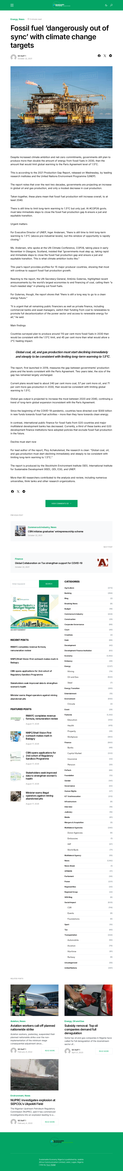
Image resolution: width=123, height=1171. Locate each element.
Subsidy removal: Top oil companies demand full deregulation (81, 1029)
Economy (68, 656)
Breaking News (71, 603)
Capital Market (75, 753)
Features (68, 715)
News (21, 19)
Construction (69, 619)
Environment (69, 699)
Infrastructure (70, 801)
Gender (67, 781)
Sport (66, 924)
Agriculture (69, 588)
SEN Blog (68, 897)
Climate (71, 704)
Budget (67, 609)
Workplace (73, 737)
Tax (66, 930)
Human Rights (70, 791)
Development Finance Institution (78, 650)
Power (67, 881)
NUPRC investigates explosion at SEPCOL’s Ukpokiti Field (32, 1102)
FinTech (67, 770)
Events (71, 913)
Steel (70, 683)
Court (66, 630)
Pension (71, 765)
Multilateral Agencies (73, 828)
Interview (68, 807)
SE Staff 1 (22, 56)
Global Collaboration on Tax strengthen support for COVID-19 (48, 563)
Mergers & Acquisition (73, 822)
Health (71, 726)
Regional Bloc (70, 887)
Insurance (72, 759)
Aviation (71, 946)
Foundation (69, 775)
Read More (50, 1051)
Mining (71, 671)
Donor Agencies (75, 833)
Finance (19, 559)
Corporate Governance (74, 624)
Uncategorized (70, 963)
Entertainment (70, 693)
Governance (69, 786)
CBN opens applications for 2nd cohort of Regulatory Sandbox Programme (41, 755)
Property (72, 731)
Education (72, 720)
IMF (69, 844)
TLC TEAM (51, 1165)
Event (66, 709)
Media (67, 817)
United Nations (70, 968)
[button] (12, 5)
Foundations (74, 919)
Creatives (68, 635)
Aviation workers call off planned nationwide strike (32, 1027)
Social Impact (70, 902)
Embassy (68, 661)
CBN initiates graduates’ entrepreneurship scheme (55, 531)
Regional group (71, 892)
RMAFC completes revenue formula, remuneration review (42, 717)
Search (48, 584)
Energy (14, 19)
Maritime (72, 951)
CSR (69, 908)
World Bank (73, 850)
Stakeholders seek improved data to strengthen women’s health (41, 775)
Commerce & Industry (39, 527)
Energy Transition (72, 688)
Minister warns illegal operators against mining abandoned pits (39, 795)
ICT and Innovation (72, 796)
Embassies (73, 839)
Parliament (69, 876)
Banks (70, 748)
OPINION (68, 871)
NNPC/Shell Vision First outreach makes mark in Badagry (39, 735)
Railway (71, 957)
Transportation (70, 935)
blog (66, 598)
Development (70, 645)
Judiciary (68, 812)
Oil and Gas (73, 677)
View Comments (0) (60, 503)
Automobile (73, 940)
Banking (67, 593)
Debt (66, 640)
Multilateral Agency (72, 855)
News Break (69, 866)
